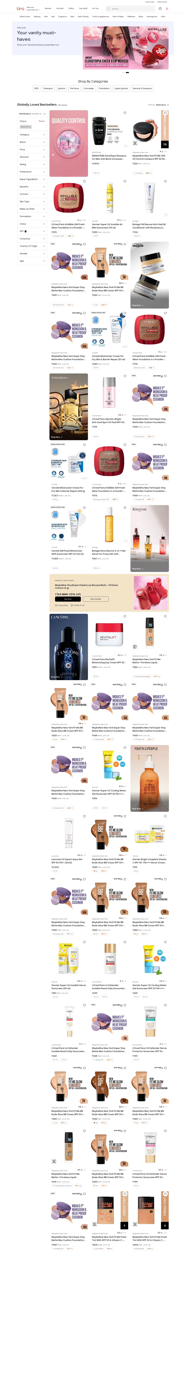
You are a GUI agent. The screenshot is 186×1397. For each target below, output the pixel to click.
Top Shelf (83, 8)
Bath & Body (83, 16)
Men (72, 16)
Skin (46, 16)
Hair (53, 16)
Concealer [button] (89, 88)
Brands (48, 8)
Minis (141, 16)
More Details (95, 599)
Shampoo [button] (48, 88)
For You (95, 8)
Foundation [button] (104, 88)
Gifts (163, 16)
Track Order (149, 2)
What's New (25, 16)
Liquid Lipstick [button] (121, 88)
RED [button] (36, 88)
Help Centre (162, 2)
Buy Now (67, 599)
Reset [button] (42, 121)
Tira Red (59, 8)
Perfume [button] (74, 88)
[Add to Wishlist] (124, 112)
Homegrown (152, 16)
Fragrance (62, 16)
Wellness (131, 16)
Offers (71, 8)
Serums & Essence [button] (142, 88)
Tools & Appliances (100, 16)
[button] (30, 16)
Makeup (37, 16)
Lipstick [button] (61, 88)
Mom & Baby (118, 16)
